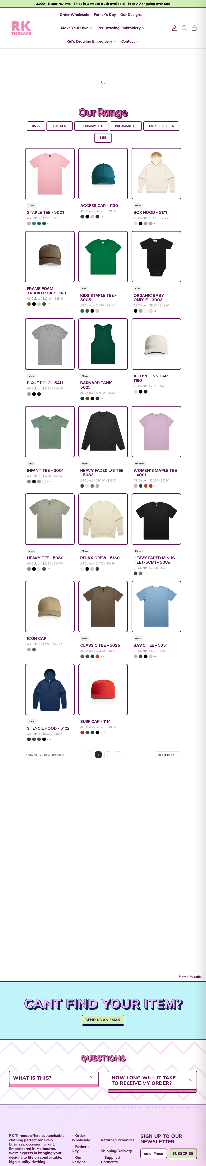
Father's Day (105, 14)
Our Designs (78, 1159)
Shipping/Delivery (116, 1151)
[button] (184, 28)
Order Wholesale (74, 14)
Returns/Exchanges (117, 1140)
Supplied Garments (110, 1159)
